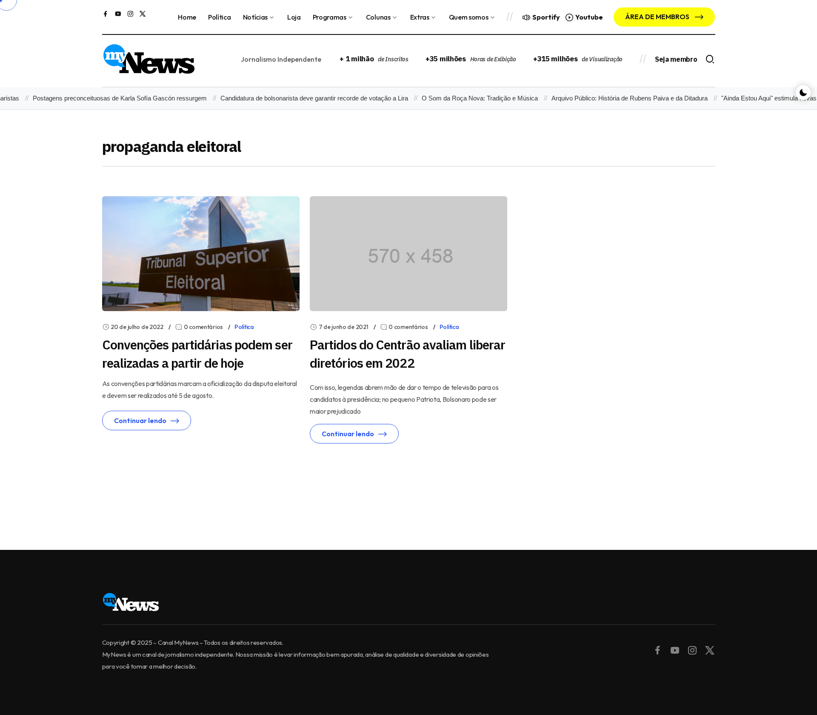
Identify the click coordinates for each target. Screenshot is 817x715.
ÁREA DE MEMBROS (658, 16)
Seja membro (676, 59)
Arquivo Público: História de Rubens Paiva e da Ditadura (621, 98)
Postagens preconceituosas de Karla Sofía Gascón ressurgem (111, 98)
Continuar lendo (140, 420)
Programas (329, 17)
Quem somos (468, 17)
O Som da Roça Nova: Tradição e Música (471, 98)
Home (187, 17)
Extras (419, 17)
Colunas (378, 17)
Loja (294, 17)
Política (219, 17)
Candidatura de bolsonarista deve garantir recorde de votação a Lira (306, 98)
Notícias (255, 17)
